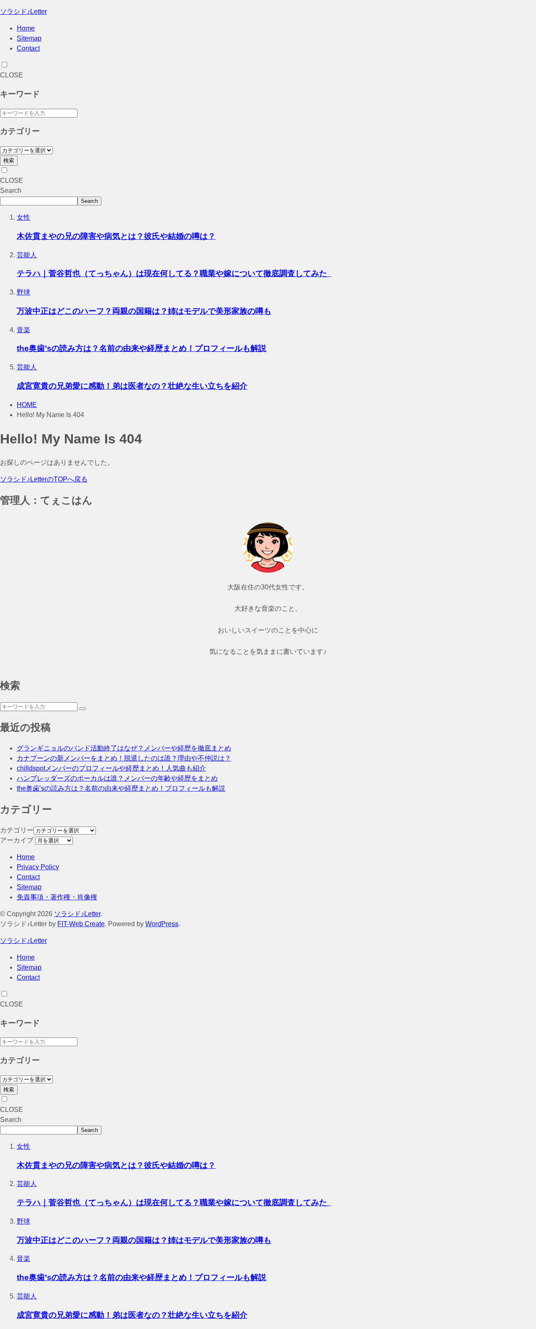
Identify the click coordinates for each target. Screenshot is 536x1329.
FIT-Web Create (81, 923)
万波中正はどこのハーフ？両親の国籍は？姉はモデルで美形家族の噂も (144, 311)
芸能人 (27, 255)
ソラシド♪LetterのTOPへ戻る (44, 479)
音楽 (23, 329)
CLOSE (11, 75)
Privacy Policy (38, 867)
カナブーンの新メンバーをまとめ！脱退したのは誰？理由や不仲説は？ (124, 758)
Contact (28, 48)
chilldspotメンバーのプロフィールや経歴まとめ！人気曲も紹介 (111, 768)
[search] (82, 708)
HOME (27, 404)
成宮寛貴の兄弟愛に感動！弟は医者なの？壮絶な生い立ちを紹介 (132, 386)
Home (26, 28)
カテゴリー (17, 830)
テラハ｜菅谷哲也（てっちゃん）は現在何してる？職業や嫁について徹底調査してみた (174, 273)
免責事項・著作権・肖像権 (57, 897)
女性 (23, 217)
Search (10, 190)
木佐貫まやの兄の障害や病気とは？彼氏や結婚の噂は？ (116, 236)
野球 (23, 292)
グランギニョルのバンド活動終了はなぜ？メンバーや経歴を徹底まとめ (124, 748)
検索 (8, 160)
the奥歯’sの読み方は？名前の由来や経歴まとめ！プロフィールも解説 (141, 348)
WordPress (161, 923)
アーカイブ (17, 840)
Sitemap (29, 38)
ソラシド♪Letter (23, 11)
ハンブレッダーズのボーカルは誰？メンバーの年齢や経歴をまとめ (117, 778)
